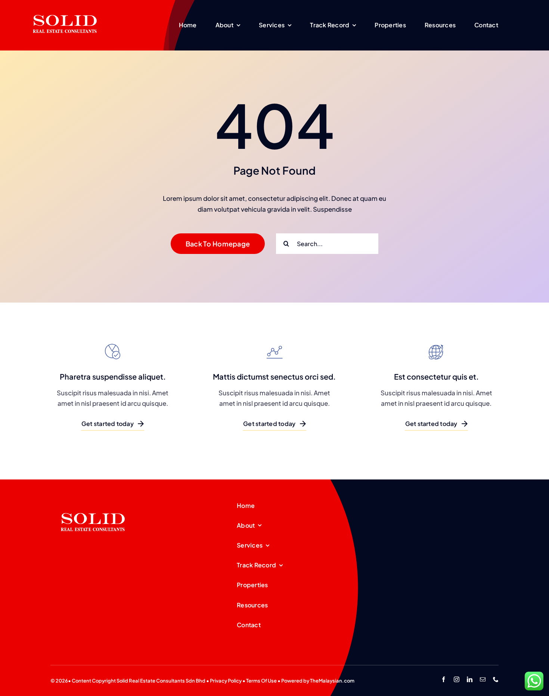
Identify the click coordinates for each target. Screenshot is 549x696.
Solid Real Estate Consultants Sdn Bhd (161, 681)
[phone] (496, 679)
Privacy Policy (226, 681)
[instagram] (456, 679)
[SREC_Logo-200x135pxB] (93, 501)
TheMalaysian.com (332, 681)
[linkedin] (469, 679)
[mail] (483, 679)
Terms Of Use (261, 681)
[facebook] (443, 679)
